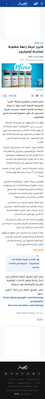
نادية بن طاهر (33, 57)
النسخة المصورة (33, 379)
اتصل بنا (38, 383)
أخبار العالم (38, 43)
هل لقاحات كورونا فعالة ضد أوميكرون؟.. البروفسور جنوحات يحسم (24, 264)
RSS (35, 386)
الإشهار (21, 379)
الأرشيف (11, 383)
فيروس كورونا (11, 110)
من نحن (12, 379)
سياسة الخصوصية (24, 383)
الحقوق (31, 390)
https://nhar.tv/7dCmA (25, 313)
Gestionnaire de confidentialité (19, 386)
